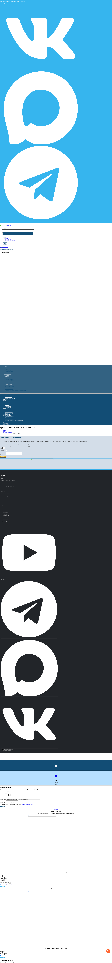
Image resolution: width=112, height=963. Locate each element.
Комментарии (3, 802)
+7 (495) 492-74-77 (9, 486)
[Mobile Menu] (1, 224)
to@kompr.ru (3, 491)
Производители (7, 374)
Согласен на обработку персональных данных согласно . (18, 804)
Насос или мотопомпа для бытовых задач (15, 390)
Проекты (5, 242)
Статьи (4, 243)
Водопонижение (9, 371)
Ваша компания (3, 790)
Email (1, 880)
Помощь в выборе (8, 384)
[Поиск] (2, 233)
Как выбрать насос (9, 386)
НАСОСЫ (7, 238)
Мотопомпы (8, 370)
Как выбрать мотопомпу (11, 387)
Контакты (5, 244)
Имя (1, 448)
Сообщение (3, 454)
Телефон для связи (4, 794)
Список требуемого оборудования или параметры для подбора (14, 799)
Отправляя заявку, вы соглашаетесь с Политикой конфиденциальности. (19, 446)
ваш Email (2, 792)
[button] (4, 228)
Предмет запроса (4, 882)
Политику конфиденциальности (12, 884)
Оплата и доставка (9, 380)
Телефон (2, 450)
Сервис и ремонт (6, 414)
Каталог (5, 237)
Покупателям (7, 376)
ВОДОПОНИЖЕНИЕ (10, 240)
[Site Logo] (5, 225)
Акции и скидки (9, 379)
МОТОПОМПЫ (8, 239)
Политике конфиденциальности (27, 804)
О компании (6, 375)
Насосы (6, 369)
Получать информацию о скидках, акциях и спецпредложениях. (18, 444)
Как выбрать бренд (9, 389)
